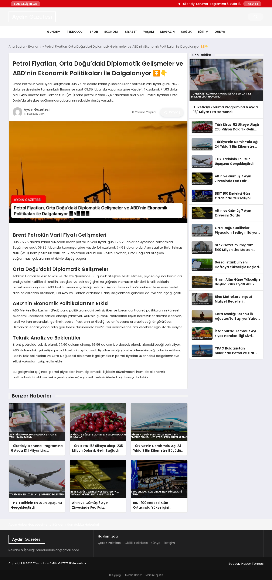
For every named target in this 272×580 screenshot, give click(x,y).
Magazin (167, 32)
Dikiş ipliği (115, 575)
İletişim (169, 542)
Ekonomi (111, 32)
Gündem (53, 32)
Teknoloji (75, 32)
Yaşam (148, 32)
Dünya (220, 32)
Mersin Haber (133, 575)
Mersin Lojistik (154, 575)
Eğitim (203, 32)
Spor (94, 32)
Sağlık (186, 32)
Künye (155, 542)
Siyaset (131, 32)
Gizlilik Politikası (136, 542)
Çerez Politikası (109, 542)
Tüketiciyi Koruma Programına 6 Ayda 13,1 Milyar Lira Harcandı (215, 4)
